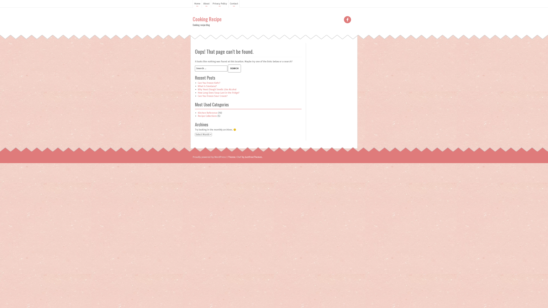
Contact (234, 3)
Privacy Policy (219, 3)
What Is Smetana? (207, 86)
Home (197, 3)
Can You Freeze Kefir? (209, 83)
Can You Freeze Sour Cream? (212, 96)
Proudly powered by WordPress (209, 157)
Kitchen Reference (207, 113)
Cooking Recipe (207, 19)
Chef (238, 157)
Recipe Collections (207, 116)
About (206, 3)
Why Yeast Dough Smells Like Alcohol (217, 89)
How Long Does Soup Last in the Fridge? (218, 92)
